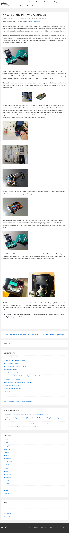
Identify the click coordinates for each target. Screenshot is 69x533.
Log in (5, 507)
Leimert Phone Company (7, 4)
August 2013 (7, 483)
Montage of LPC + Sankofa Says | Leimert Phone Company (18, 414)
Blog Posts (57, 2)
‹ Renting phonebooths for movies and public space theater (21, 334)
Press (22, 6)
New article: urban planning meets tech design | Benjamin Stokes (19, 418)
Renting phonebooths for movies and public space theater (18, 401)
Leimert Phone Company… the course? (13, 372)
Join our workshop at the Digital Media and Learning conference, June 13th (22, 376)
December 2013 (7, 474)
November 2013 (7, 477)
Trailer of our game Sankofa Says (12, 385)
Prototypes (47, 2)
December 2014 (7, 458)
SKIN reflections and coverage (11, 363)
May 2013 (6, 487)
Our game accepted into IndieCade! (12, 388)
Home (22, 2)
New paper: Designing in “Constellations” (13, 357)
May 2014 (6, 468)
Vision (31, 2)
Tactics (38, 2)
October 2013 (7, 480)
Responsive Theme (61, 527)
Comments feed (7, 513)
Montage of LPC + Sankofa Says (12, 379)
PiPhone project (32, 21)
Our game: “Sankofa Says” (41, 414)
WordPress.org (7, 516)
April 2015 (6, 455)
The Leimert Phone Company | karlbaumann (14, 426)
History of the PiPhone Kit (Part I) (12, 398)
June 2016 (6, 439)
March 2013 (6, 493)
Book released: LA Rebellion (10, 369)
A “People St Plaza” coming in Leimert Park (14, 391)
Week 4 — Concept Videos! (33, 426)
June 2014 (6, 465)
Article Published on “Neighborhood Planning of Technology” (18, 382)
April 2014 (6, 471)
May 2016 (6, 443)
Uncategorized (43, 18)
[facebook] (6, 528)
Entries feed (7, 510)
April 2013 (6, 490)
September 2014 (8, 461)
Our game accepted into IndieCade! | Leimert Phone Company (19, 423)
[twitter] (2, 528)
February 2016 (7, 446)
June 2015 (6, 452)
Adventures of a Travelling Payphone (13, 394)
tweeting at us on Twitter (16, 317)
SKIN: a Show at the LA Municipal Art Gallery (15, 366)
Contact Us (30, 6)
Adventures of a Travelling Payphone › (53, 334)
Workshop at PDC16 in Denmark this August (14, 360)
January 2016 (7, 449)
